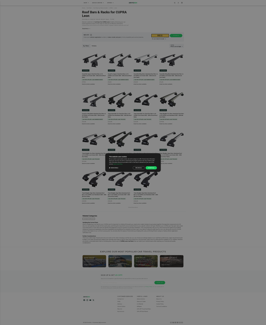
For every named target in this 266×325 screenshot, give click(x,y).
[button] (113, 168)
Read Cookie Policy (117, 164)
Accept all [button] (151, 167)
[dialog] (133, 162)
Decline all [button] (138, 167)
